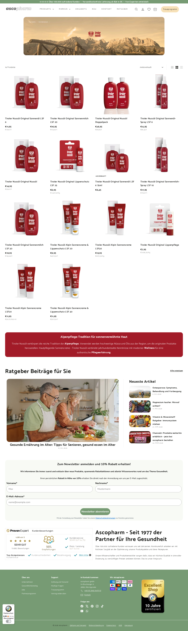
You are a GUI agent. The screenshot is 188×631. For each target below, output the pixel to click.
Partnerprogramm (29, 593)
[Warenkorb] (155, 9)
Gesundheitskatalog (30, 585)
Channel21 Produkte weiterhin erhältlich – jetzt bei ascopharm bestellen (167, 436)
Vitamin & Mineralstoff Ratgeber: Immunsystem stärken (165, 420)
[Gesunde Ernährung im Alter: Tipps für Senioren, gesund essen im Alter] (63, 410)
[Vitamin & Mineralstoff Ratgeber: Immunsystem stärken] (140, 421)
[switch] (8, 621)
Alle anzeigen (176, 370)
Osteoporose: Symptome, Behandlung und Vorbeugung (167, 389)
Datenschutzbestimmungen (105, 517)
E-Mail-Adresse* (15, 496)
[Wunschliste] (149, 9)
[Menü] (12, 605)
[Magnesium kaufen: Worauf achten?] (140, 406)
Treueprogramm (57, 589)
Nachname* (101, 483)
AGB (120, 625)
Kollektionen (44, 22)
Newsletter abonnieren (95, 511)
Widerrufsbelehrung (96, 625)
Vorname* (11, 483)
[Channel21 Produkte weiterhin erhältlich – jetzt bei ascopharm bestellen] (140, 437)
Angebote (81, 9)
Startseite (32, 22)
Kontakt (107, 9)
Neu (94, 9)
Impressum (129, 625)
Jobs (23, 589)
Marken (64, 9)
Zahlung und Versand (59, 582)
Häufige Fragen (57, 585)
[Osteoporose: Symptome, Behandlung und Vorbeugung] (140, 392)
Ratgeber (122, 9)
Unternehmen (27, 582)
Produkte (46, 9)
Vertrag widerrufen (58, 593)
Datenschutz (111, 625)
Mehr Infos (84, 555)
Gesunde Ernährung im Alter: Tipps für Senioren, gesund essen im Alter (62, 444)
